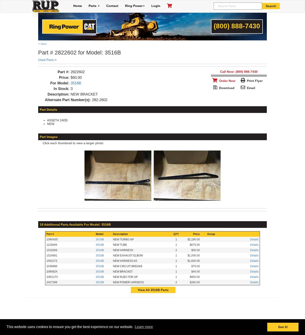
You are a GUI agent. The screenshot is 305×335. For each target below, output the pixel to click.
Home (77, 6)
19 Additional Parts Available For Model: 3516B (75, 224)
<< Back (42, 44)
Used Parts (46, 60)
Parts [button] (93, 6)
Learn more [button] (144, 327)
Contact (112, 6)
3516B (76, 83)
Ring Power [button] (133, 6)
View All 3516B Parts (153, 290)
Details (254, 239)
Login (155, 6)
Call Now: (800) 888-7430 (239, 71)
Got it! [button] (283, 327)
